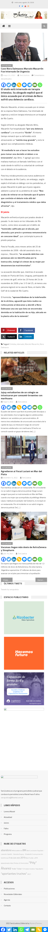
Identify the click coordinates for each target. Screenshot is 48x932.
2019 (22, 857)
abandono (6, 850)
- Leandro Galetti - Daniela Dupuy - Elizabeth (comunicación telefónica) (22, 854)
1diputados (39, 869)
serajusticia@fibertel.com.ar (12, 797)
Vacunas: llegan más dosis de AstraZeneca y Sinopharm (23, 548)
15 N (23, 869)
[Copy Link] (19, 85)
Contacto (7, 905)
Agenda (7, 899)
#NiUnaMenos (17, 850)
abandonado (5, 863)
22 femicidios (23, 863)
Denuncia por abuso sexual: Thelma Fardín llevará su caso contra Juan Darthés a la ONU (42, 580)
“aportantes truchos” (14, 873)
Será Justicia (24, 75)
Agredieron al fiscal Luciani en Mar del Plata (21, 472)
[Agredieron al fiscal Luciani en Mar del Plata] (24, 450)
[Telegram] (29, 85)
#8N (18, 858)
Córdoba (12, 344)
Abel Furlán (30, 858)
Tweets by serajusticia (10, 589)
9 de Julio (13, 857)
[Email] (34, 85)
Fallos (6, 828)
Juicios (6, 822)
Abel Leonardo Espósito (35, 850)
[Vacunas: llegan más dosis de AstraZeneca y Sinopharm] (24, 526)
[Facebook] (3, 85)
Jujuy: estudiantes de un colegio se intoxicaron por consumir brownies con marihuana (21, 395)
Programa (8, 834)
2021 (29, 874)
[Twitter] (8, 85)
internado (20, 344)
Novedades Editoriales (13, 894)
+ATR (36, 858)
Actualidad (6, 65)
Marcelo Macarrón (32, 344)
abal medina (30, 869)
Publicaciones (9, 888)
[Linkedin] (14, 85)
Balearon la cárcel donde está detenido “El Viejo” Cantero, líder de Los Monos (8, 580)
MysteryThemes (36, 923)
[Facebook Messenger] (24, 85)
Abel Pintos (14, 863)
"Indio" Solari (16, 868)
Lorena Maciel (9, 811)
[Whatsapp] (40, 85)
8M (24, 850)
